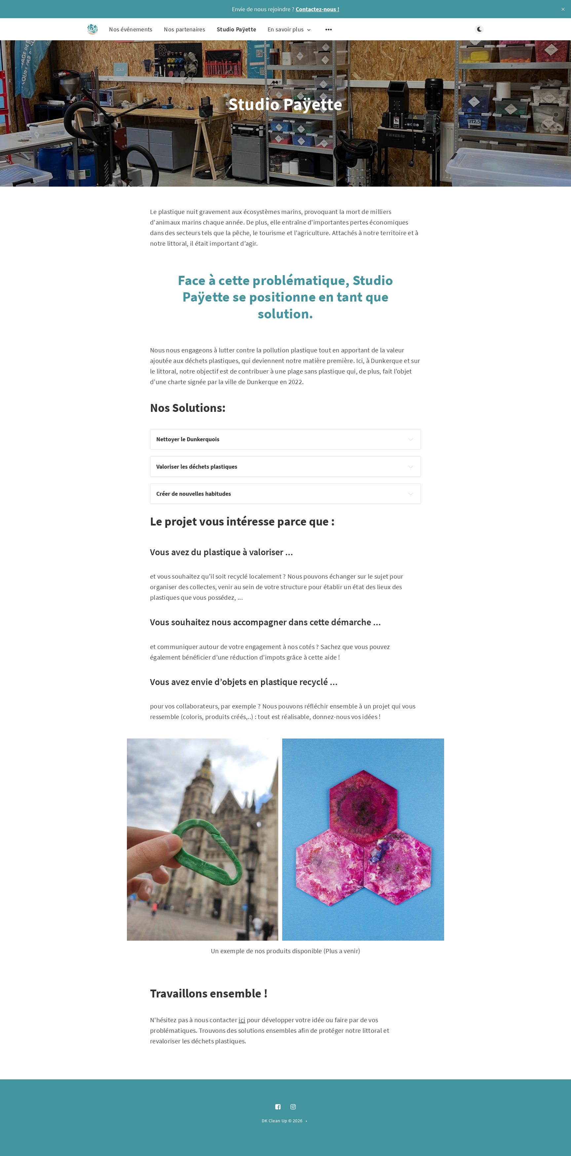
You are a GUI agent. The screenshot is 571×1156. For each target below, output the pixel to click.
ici (242, 1020)
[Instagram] (293, 1107)
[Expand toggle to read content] (411, 439)
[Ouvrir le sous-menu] (329, 29)
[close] (563, 9)
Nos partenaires (184, 29)
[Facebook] (278, 1107)
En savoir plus (286, 29)
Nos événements (130, 29)
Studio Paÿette (236, 29)
